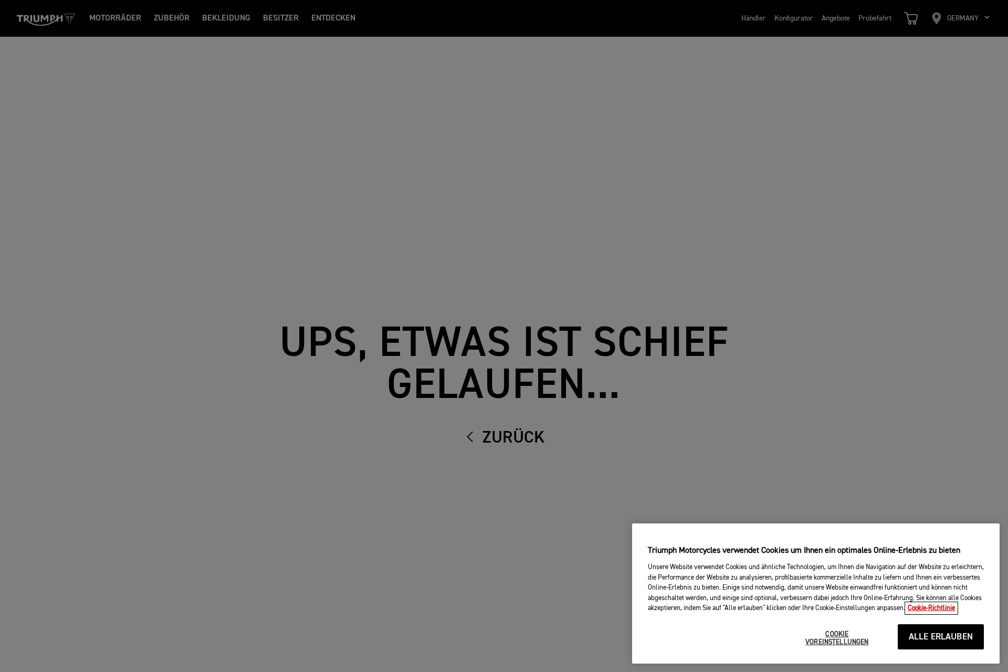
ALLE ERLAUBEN (941, 637)
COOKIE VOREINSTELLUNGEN (836, 638)
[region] (816, 593)
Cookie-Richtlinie (931, 608)
